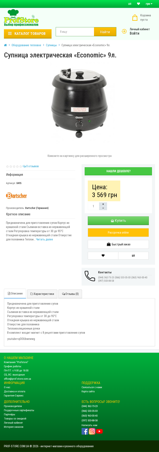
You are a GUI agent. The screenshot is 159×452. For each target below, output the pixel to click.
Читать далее (44, 239)
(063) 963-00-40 (90, 415)
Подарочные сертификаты (19, 410)
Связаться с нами (92, 387)
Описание (17, 293)
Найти (105, 32)
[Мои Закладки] (138, 3)
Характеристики (43, 294)
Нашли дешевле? (118, 171)
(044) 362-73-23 (90, 406)
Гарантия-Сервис (13, 395)
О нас (7, 387)
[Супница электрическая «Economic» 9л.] (79, 103)
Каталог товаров (30, 33)
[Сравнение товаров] (130, 3)
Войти (134, 33)
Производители (13, 406)
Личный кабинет (140, 29)
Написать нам (89, 425)
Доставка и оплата (14, 391)
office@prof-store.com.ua (17, 378)
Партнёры (9, 414)
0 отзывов (32, 166)
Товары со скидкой (15, 418)
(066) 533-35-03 (90, 410)
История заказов (13, 426)
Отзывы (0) (72, 294)
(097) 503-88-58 (90, 420)
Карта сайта (88, 391)
